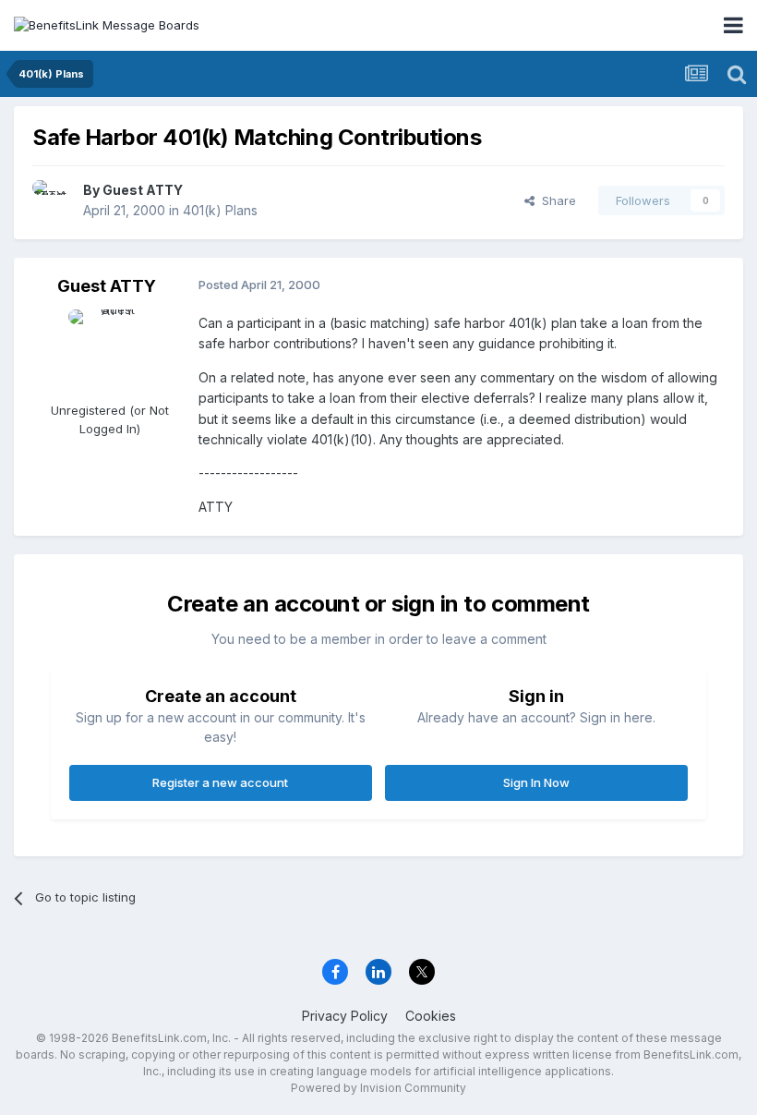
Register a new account (220, 782)
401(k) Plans (220, 210)
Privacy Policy (345, 1016)
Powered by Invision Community (378, 1088)
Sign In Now (536, 782)
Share (555, 200)
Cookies (430, 1016)
